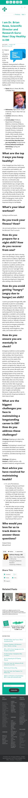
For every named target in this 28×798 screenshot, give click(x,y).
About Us (4, 735)
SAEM (12, 735)
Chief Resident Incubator (13, 705)
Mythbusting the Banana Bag (10, 668)
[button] (3, 597)
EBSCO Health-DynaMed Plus (13, 728)
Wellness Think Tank (13, 711)
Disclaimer (12, 759)
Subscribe (14, 690)
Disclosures (5, 743)
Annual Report (4, 739)
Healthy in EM (12, 44)
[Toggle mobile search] (21, 7)
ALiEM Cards (14, 702)
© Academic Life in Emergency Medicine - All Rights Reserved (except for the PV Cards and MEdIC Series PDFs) (14, 758)
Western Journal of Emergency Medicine (13, 745)
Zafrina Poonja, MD (8, 46)
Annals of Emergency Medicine (13, 723)
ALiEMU (12, 701)
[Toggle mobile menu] (25, 7)
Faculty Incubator (13, 708)
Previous (17, 14)
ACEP (12, 721)
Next (23, 14)
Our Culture (5, 741)
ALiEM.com (22, 704)
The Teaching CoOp (14, 737)
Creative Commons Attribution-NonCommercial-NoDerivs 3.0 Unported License (23, 720)
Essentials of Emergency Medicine (14, 733)
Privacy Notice (19, 759)
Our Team (4, 737)
